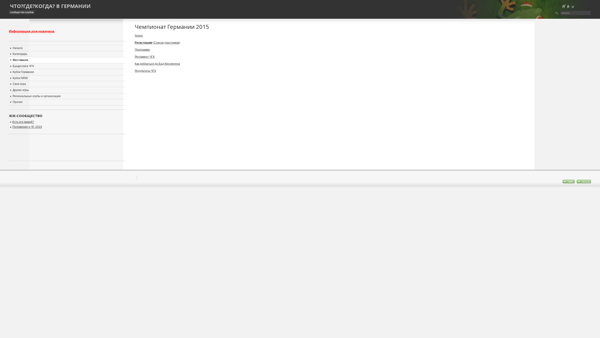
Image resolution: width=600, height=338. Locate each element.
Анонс (139, 35)
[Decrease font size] (573, 6)
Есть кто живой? (23, 122)
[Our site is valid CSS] (568, 182)
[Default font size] (568, 6)
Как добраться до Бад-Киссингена (157, 63)
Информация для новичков (31, 31)
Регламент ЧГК (145, 56)
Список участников (166, 42)
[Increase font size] (564, 6)
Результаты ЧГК (145, 70)
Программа (142, 49)
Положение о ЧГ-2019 (27, 127)
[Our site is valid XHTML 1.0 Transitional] (584, 182)
